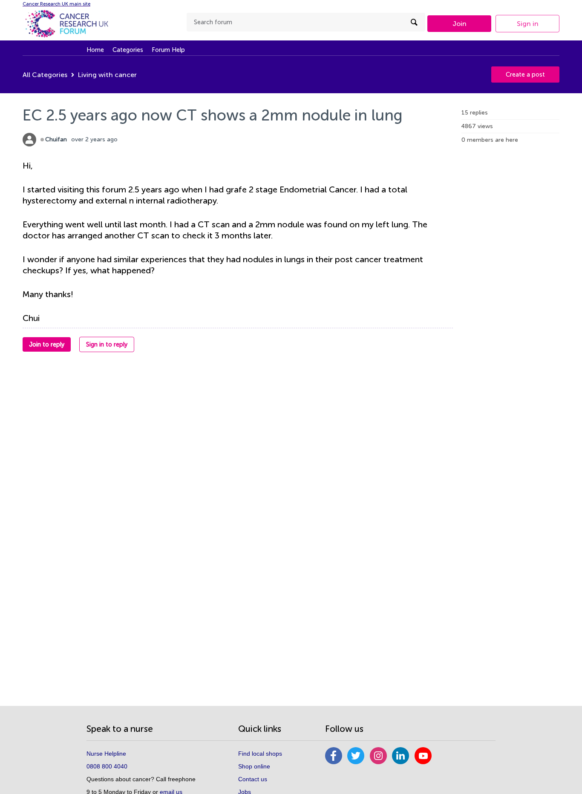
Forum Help (168, 50)
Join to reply (46, 344)
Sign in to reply (106, 344)
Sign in (528, 24)
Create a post (525, 74)
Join (459, 24)
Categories (127, 50)
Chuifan (56, 139)
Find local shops (260, 753)
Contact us (252, 779)
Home (95, 50)
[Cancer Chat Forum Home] (76, 23)
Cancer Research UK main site (56, 4)
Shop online (254, 766)
